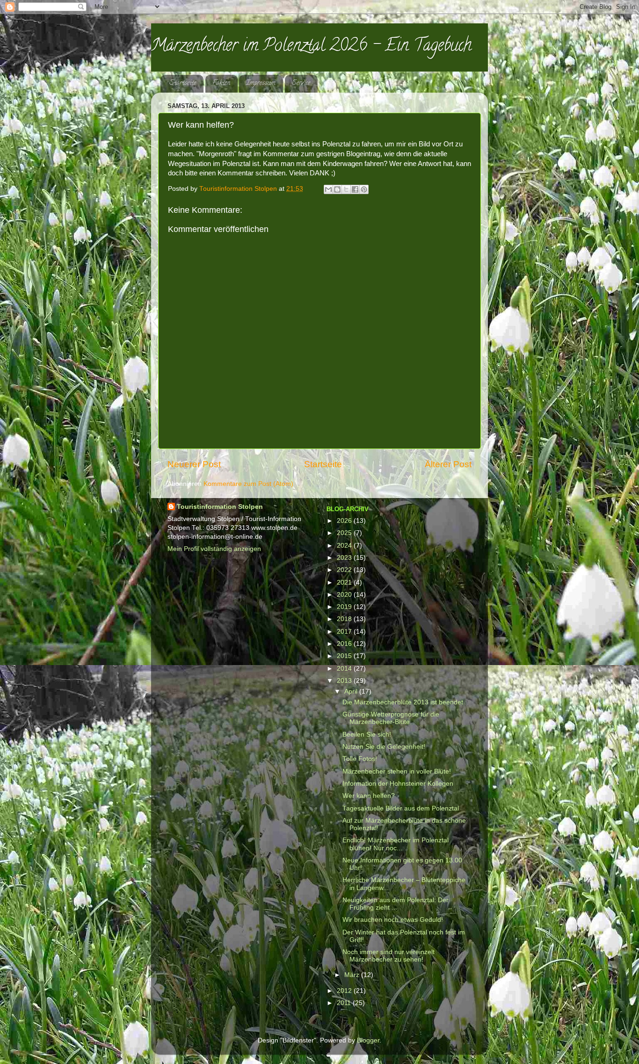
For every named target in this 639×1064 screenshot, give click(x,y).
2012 (345, 990)
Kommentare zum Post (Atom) (248, 483)
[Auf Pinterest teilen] (364, 189)
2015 (345, 655)
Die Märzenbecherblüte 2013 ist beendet (402, 702)
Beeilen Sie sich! (366, 734)
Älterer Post (448, 464)
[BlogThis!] (337, 189)
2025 (345, 532)
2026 (345, 520)
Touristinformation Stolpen (220, 506)
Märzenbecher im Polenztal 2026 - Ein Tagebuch (311, 47)
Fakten (221, 83)
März (352, 974)
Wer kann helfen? (368, 795)
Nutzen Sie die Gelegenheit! (383, 746)
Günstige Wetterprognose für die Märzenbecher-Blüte (390, 718)
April (351, 691)
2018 (345, 618)
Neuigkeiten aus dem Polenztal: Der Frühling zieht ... (395, 904)
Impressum (261, 83)
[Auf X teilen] (346, 189)
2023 (345, 557)
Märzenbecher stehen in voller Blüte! (396, 771)
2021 (345, 582)
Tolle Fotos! (359, 758)
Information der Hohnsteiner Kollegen (397, 783)
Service (301, 83)
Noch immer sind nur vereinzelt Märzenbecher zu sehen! (388, 955)
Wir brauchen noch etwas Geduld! (392, 919)
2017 (345, 631)
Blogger (368, 1040)
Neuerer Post (194, 464)
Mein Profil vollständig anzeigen (214, 548)
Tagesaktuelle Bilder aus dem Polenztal (400, 808)
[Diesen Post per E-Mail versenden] (328, 189)
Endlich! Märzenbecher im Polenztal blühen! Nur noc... (395, 844)
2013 (345, 680)
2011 (345, 1002)
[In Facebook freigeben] (355, 189)
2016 (345, 643)
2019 (345, 606)
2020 (345, 594)
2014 (345, 668)
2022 (345, 569)
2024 (345, 545)
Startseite (182, 83)
